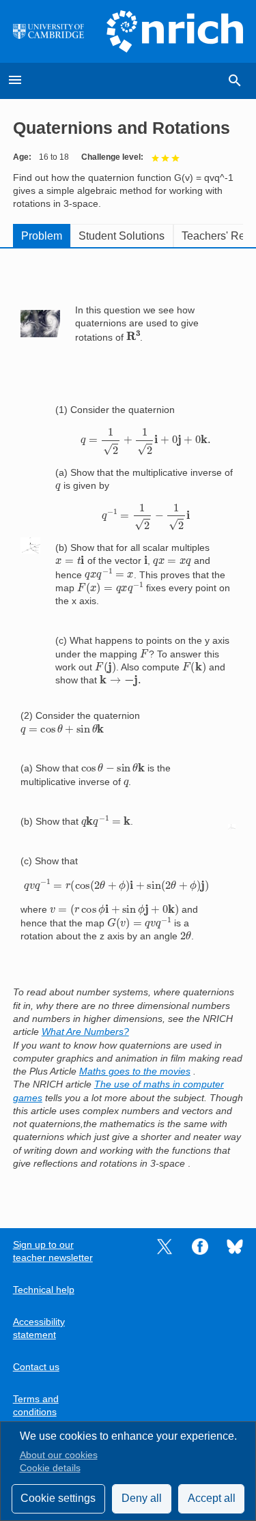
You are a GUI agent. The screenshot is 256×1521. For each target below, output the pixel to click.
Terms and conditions (36, 1405)
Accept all (212, 1498)
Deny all (142, 1498)
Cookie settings (58, 1498)
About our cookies (59, 1455)
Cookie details (50, 1468)
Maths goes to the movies (134, 1071)
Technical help (43, 1290)
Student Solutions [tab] (122, 236)
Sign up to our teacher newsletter (53, 1251)
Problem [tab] (41, 236)
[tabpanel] (128, 729)
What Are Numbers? (85, 1032)
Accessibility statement (39, 1328)
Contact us (36, 1367)
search (235, 80)
